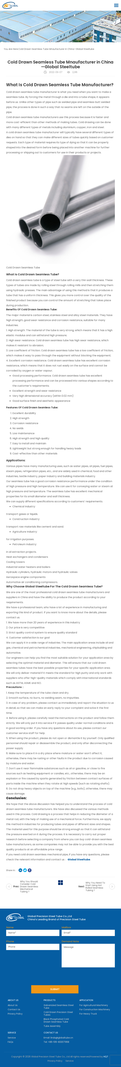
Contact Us (14, 1009)
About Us (12, 1005)
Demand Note (70, 941)
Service (12, 1037)
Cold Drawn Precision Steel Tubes (58, 1013)
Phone (10, 941)
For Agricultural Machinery (93, 1005)
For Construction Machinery (94, 1009)
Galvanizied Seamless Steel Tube (59, 1006)
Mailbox (66, 927)
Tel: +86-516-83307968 (56, 1042)
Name (10, 927)
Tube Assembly (52, 1026)
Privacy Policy (15, 1013)
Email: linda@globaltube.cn (58, 1037)
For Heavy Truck (88, 1013)
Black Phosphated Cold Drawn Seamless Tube (56, 1020)
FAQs (10, 1042)
